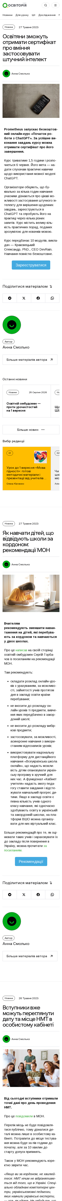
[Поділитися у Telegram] (10, 298)
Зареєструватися (31, 265)
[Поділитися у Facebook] (38, 298)
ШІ (33, 15)
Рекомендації (31, 861)
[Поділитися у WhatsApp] (52, 298)
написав (21, 650)
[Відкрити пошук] (46, 5)
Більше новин (27, 429)
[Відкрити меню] (55, 5)
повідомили (24, 1116)
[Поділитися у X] (24, 298)
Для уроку (22, 15)
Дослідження (46, 15)
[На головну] (14, 5)
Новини (7, 15)
